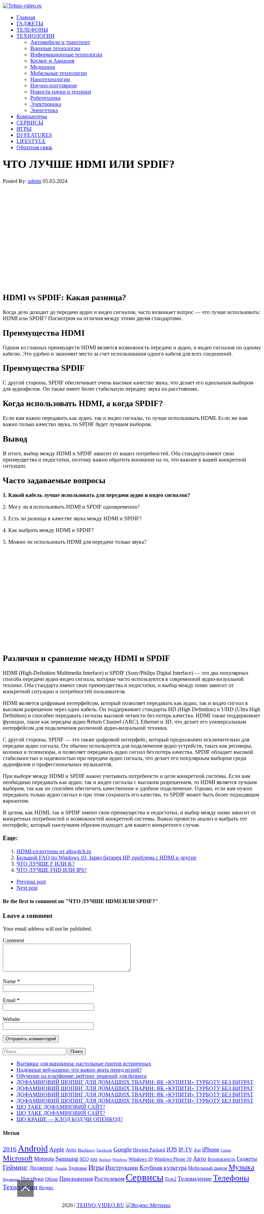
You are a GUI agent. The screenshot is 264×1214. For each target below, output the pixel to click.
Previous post (31, 882)
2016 (9, 1149)
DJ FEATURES (34, 135)
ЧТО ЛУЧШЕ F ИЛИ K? (45, 864)
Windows (119, 1159)
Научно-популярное (53, 85)
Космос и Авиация (52, 61)
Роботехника (45, 98)
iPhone (210, 1149)
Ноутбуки (32, 1179)
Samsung (66, 1158)
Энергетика (44, 110)
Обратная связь (34, 147)
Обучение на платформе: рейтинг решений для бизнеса (81, 1076)
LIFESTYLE (31, 141)
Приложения (76, 1178)
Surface (105, 1159)
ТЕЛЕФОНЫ (32, 30)
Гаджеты (246, 1159)
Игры (96, 1167)
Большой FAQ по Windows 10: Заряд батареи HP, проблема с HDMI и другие (106, 857)
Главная (25, 17)
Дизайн (61, 1168)
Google (122, 1149)
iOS (171, 1149)
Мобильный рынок (207, 1168)
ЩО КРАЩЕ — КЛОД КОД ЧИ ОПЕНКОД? (69, 1119)
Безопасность (221, 1159)
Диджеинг (41, 1168)
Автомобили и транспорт (60, 42)
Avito (71, 1149)
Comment (13, 940)
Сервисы (144, 1177)
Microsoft (18, 1158)
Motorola (44, 1159)
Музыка (241, 1167)
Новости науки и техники (60, 92)
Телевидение (195, 1178)
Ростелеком (109, 1178)
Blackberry (86, 1150)
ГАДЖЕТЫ (29, 23)
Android (33, 1148)
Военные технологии (55, 48)
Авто (199, 1158)
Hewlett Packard (149, 1149)
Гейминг (15, 1167)
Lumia (226, 1150)
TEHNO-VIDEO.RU (100, 1205)
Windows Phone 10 (172, 1159)
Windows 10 (141, 1159)
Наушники (11, 1179)
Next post (26, 888)
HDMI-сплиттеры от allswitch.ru (53, 851)
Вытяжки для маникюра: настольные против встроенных (83, 1063)
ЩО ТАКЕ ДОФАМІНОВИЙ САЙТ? (60, 1107)
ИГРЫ (24, 129)
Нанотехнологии (50, 79)
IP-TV (185, 1149)
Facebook (104, 1150)
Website (11, 1019)
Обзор (51, 1179)
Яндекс (46, 1187)
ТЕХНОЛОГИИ (35, 36)
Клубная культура (163, 1167)
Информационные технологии (66, 54)
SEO (84, 1159)
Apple (56, 1149)
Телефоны (231, 1177)
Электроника (45, 104)
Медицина (42, 67)
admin (34, 181)
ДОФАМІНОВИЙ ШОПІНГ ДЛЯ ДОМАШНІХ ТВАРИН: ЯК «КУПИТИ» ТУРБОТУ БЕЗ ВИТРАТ (134, 1082)
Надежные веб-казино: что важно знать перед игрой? (79, 1070)
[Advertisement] (132, 238)
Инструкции (121, 1167)
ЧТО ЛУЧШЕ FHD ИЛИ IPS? (51, 870)
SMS (94, 1159)
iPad (197, 1150)
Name (10, 981)
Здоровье (77, 1168)
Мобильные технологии (58, 73)
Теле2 (170, 1179)
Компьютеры (31, 116)
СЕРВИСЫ (29, 123)
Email (10, 1000)
